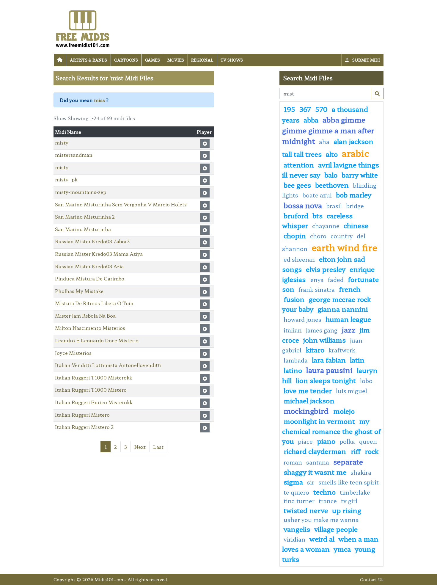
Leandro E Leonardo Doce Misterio (97, 340)
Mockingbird (307, 410)
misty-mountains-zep (80, 191)
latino (293, 370)
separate (348, 461)
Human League (348, 319)
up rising (346, 510)
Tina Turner (299, 501)
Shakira (360, 472)
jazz (349, 329)
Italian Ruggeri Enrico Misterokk (93, 402)
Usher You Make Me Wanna (321, 519)
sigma (293, 481)
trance (328, 501)
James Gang (322, 330)
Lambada (296, 360)
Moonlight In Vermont (319, 421)
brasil (334, 206)
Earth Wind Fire (344, 247)
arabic (355, 152)
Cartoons (126, 60)
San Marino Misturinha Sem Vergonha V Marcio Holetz (121, 204)
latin (357, 359)
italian (293, 330)
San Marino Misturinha (83, 229)
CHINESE (356, 225)
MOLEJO (344, 410)
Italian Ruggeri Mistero (82, 414)
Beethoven (332, 184)
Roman (293, 462)
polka (347, 441)
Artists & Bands (88, 60)
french (349, 289)
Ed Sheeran (299, 259)
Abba (311, 119)
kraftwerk (341, 350)
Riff (356, 451)
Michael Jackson (309, 400)
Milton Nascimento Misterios (90, 327)
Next (140, 446)
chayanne (325, 226)
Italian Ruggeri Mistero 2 (84, 426)
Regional (202, 60)
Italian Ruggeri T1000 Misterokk (93, 377)
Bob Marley (353, 194)
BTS (317, 215)
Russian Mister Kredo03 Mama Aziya (99, 253)
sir (310, 482)
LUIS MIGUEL (351, 391)
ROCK (371, 451)
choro (318, 236)
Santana (317, 462)
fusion (294, 299)
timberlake (355, 492)
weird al (321, 538)
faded (336, 279)
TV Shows (232, 60)
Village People (336, 529)
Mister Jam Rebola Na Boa (85, 315)
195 (289, 109)
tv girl (349, 501)
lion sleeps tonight (326, 380)
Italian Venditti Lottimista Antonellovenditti (108, 364)
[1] (377, 93)
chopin (295, 235)
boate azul (317, 195)
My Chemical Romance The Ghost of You (331, 431)
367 (305, 109)
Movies (175, 60)
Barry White (360, 174)
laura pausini (329, 370)
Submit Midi (365, 60)
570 (321, 109)
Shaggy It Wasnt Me (315, 471)
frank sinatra (316, 289)
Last (158, 446)
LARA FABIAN (329, 359)
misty (61, 142)
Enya (317, 279)
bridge (355, 206)
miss (99, 99)
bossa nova (303, 205)
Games (152, 60)
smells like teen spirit (348, 482)
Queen (368, 441)
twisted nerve (306, 510)
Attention (299, 164)
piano (326, 441)
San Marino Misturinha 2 (85, 216)
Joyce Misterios (73, 352)
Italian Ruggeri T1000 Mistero (91, 389)
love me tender (308, 390)
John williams (324, 339)
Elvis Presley (325, 269)
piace (305, 441)
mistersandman (73, 154)
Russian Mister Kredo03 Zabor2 (92, 241)
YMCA (342, 548)
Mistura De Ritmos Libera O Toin (94, 303)
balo (330, 174)
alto (332, 154)
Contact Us (371, 579)
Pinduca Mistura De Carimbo (89, 278)
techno (324, 491)
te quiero (296, 492)
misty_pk (66, 179)
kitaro (315, 349)
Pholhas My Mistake (79, 290)
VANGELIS (297, 529)
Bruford (296, 215)
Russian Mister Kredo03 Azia (89, 266)
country (342, 236)
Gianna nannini (342, 308)
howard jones (302, 319)
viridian (294, 539)
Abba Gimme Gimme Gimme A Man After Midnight (328, 130)
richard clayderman (316, 451)
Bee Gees (297, 184)
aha (324, 141)
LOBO (366, 381)
